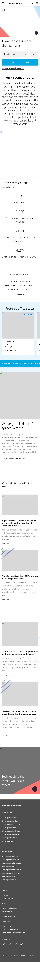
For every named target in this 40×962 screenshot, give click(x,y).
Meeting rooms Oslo (9, 880)
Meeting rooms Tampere (11, 873)
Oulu (31, 285)
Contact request (10, 930)
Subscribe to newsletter (13, 932)
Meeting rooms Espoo (10, 856)
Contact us (7, 927)
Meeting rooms (7, 852)
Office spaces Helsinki (10, 821)
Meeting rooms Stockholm (11, 870)
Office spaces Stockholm (11, 831)
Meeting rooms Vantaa (10, 876)
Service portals (7, 898)
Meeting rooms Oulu (9, 866)
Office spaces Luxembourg (11, 824)
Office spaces (7, 813)
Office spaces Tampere (10, 834)
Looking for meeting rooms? (13, 68)
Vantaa (19, 294)
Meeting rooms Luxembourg (12, 863)
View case (5, 544)
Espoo (12, 281)
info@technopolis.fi (9, 921)
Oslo (22, 285)
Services (5, 895)
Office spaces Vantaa (9, 838)
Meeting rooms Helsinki (10, 860)
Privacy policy (7, 911)
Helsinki (24, 281)
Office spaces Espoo (9, 818)
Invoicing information (9, 908)
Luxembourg (10, 285)
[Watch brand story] (33, 789)
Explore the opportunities (13, 459)
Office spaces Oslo (8, 841)
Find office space (20, 62)
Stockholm (12, 290)
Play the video (36, 33)
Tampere (27, 290)
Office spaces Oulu (9, 828)
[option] (19, 333)
